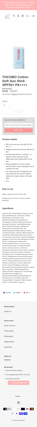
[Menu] (33, 15)
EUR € (17, 396)
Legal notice (8, 347)
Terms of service (9, 325)
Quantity (4, 101)
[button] (7, 89)
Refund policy (8, 336)
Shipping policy (9, 341)
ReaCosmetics (21, 420)
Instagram (7, 359)
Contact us (7, 311)
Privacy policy (9, 331)
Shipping (14, 94)
